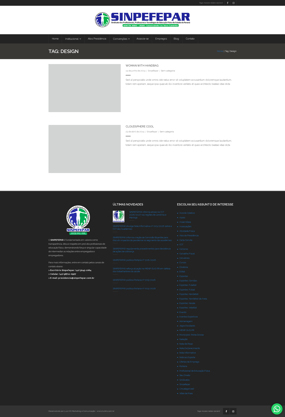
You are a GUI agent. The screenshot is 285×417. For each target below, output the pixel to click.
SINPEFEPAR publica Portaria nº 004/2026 (134, 288)
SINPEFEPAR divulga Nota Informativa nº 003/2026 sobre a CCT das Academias (142, 227)
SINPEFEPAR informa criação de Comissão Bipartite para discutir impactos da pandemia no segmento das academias (142, 239)
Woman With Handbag (142, 65)
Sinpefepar (153, 70)
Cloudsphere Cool (140, 126)
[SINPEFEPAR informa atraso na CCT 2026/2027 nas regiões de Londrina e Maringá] (118, 216)
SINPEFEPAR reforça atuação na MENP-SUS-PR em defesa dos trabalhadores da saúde (141, 270)
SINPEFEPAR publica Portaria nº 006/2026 (134, 260)
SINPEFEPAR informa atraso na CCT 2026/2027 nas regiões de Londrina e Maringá (147, 215)
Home (220, 51)
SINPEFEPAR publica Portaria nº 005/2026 (134, 280)
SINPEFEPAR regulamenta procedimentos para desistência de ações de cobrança (142, 250)
